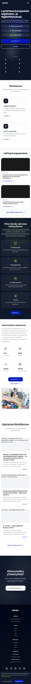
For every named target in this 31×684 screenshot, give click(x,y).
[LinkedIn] (6, 668)
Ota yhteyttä (14, 41)
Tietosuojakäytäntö (6, 676)
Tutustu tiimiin (14, 383)
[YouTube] (24, 668)
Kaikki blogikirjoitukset (14, 545)
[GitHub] (11, 668)
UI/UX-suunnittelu (15, 621)
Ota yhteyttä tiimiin (15, 588)
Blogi (15, 635)
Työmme (15, 46)
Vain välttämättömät (7, 681)
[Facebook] (19, 668)
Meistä (15, 628)
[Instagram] (15, 668)
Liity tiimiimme (14, 379)
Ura (15, 633)
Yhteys (15, 647)
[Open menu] (28, 3)
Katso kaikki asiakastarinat (14, 212)
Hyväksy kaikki (18, 681)
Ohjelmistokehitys (15, 619)
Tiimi (15, 631)
